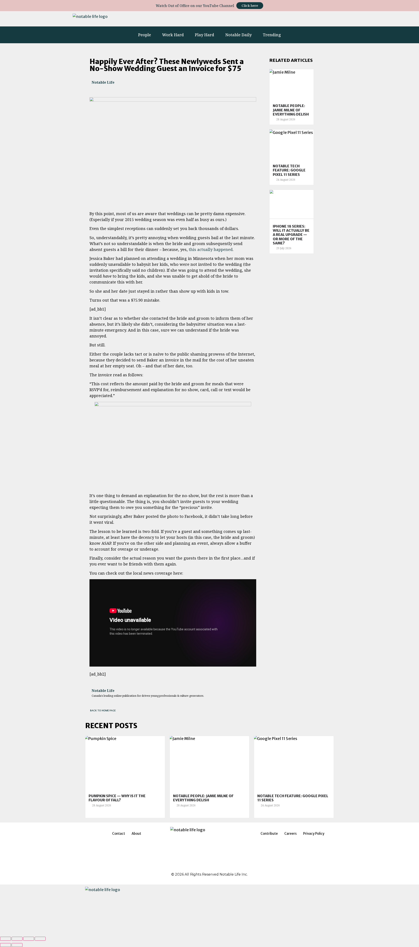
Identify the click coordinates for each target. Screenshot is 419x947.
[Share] (17, 939)
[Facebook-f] (275, 18)
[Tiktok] (311, 18)
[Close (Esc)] (5, 939)
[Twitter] (299, 18)
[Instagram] (263, 18)
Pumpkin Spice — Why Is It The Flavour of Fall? (117, 798)
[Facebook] (198, 866)
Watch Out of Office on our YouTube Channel (195, 5)
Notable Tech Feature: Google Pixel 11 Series (289, 170)
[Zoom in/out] (40, 939)
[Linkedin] (287, 18)
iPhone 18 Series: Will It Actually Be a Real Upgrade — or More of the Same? (291, 234)
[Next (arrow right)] (17, 945)
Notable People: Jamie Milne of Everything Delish (291, 110)
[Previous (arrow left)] (5, 945)
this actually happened (211, 249)
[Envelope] (341, 18)
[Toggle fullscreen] (28, 939)
